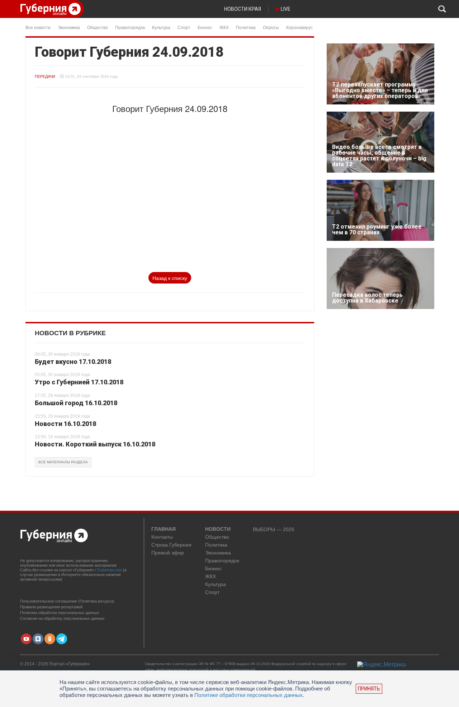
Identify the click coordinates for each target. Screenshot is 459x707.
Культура (161, 27)
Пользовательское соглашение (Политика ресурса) (67, 601)
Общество (97, 27)
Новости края (242, 9)
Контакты (162, 537)
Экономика (69, 27)
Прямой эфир (167, 553)
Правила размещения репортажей (51, 607)
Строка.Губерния (171, 545)
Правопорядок (130, 27)
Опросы (271, 27)
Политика (246, 27)
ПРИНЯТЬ (369, 689)
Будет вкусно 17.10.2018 (73, 361)
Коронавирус (299, 27)
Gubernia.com (109, 570)
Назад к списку (169, 277)
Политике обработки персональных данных (248, 695)
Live (285, 9)
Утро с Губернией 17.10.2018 (79, 382)
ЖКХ (224, 27)
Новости (218, 529)
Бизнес (205, 27)
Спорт (184, 27)
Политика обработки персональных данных (59, 612)
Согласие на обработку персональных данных (62, 618)
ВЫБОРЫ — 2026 (273, 529)
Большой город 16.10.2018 (76, 403)
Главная (163, 529)
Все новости (38, 27)
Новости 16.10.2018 (65, 423)
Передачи (45, 76)
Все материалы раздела (63, 462)
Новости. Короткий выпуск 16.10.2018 (95, 444)
